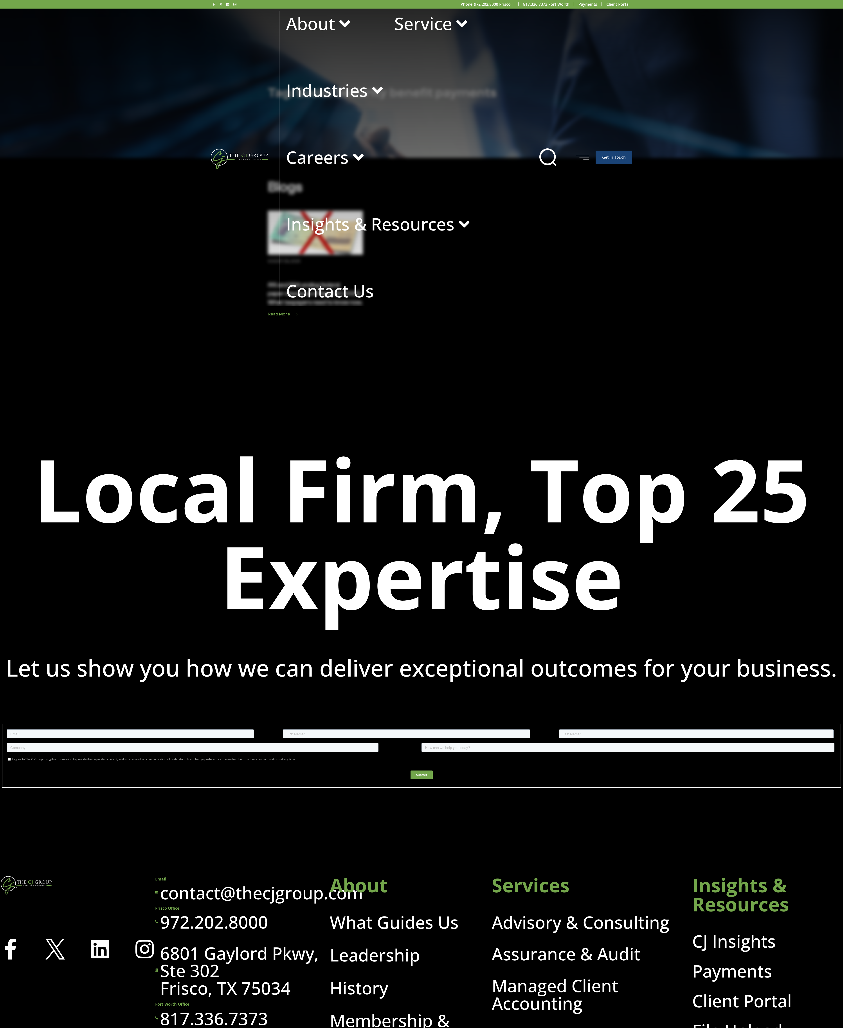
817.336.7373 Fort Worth (546, 4)
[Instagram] (234, 4)
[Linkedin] (227, 4)
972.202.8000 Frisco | (494, 4)
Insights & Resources (740, 894)
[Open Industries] (377, 90)
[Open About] (344, 23)
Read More (279, 314)
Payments (587, 4)
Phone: (467, 4)
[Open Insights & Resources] (464, 224)
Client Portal (618, 4)
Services (530, 885)
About (359, 885)
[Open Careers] (358, 157)
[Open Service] (461, 23)
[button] (548, 157)
